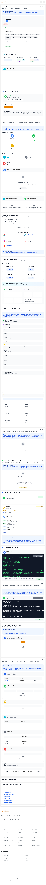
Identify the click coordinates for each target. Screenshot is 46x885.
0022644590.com (8, 37)
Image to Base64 (7, 792)
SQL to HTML (20, 840)
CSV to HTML (6, 835)
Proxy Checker (20, 845)
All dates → (3, 864)
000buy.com (22, 34)
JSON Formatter (34, 832)
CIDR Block (5, 337)
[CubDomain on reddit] (18, 820)
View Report (11, 269)
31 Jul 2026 (26, 858)
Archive (37, 59)
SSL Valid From (7, 41)
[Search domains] (41, 2)
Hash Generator (7, 796)
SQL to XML (20, 842)
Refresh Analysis (8, 106)
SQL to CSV (33, 840)
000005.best (7, 34)
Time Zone (5, 355)
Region (5, 346)
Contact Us (5, 880)
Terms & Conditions (16, 878)
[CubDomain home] (6, 811)
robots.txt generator (8, 802)
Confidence (18, 299)
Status (10, 880)
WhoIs (5, 790)
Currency (5, 359)
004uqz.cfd (30, 37)
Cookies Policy (22, 878)
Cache (32, 59)
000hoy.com (26, 34)
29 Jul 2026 (26, 860)
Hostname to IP (20, 843)
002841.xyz (19, 37)
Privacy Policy (9, 878)
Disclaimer (28, 878)
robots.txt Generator (21, 834)
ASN (4, 329)
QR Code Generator (8, 800)
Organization (5, 333)
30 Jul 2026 (6, 860)
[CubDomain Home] (6, 2)
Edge (9, 870)
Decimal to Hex (34, 843)
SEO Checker (20, 827)
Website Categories (28, 299)
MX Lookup (33, 842)
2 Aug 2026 (26, 857)
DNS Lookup (6, 843)
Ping (23, 642)
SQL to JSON (6, 842)
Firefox (13, 870)
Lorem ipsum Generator (36, 845)
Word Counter (6, 829)
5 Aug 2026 (6, 855)
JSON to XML (34, 837)
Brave (19, 870)
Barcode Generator (7, 845)
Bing (24, 59)
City (24, 346)
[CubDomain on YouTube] (10, 820)
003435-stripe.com (25, 37)
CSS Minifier (6, 832)
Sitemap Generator (8, 788)
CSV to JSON (20, 835)
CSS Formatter (20, 832)
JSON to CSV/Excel (21, 837)
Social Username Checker (9, 794)
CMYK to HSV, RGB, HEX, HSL (9, 840)
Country (5, 342)
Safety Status (7, 293)
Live (32, 61)
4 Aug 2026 (26, 855)
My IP (5, 827)
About (5, 878)
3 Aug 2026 (6, 857)
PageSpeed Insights (8, 59)
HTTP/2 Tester (6, 837)
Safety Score (8, 299)
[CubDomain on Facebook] (5, 820)
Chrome (5, 870)
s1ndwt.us (8, 19)
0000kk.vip (12, 34)
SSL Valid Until (26, 41)
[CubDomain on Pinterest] (13, 820)
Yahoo (19, 61)
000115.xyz (17, 34)
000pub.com (31, 34)
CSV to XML (33, 835)
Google (20, 59)
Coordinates (5, 350)
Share (42, 6)
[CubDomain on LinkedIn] (15, 820)
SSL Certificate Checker (35, 834)
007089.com (35, 37)
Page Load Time (8, 45)
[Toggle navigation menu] (44, 2)
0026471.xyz (14, 37)
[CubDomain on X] (7, 820)
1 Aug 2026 (6, 858)
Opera (16, 870)
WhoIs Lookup (20, 829)
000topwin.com (37, 34)
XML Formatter (7, 798)
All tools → (43, 824)
